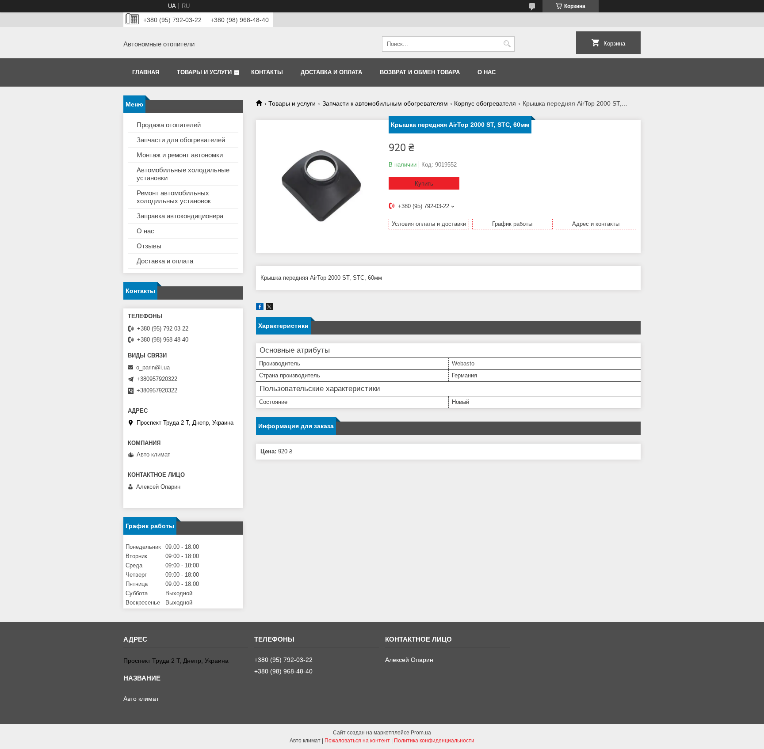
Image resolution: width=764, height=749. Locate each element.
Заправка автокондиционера (180, 216)
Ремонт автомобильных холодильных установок (174, 197)
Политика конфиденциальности (434, 741)
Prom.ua (421, 733)
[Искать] (507, 44)
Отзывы (149, 246)
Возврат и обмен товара (420, 72)
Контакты (267, 72)
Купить (424, 183)
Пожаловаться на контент (357, 741)
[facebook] (260, 308)
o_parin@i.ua (153, 367)
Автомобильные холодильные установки (183, 174)
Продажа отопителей (169, 125)
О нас (487, 72)
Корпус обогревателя (485, 103)
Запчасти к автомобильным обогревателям (385, 103)
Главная (145, 72)
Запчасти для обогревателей (181, 140)
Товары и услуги (204, 72)
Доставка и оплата (331, 72)
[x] (269, 308)
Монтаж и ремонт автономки (180, 155)
